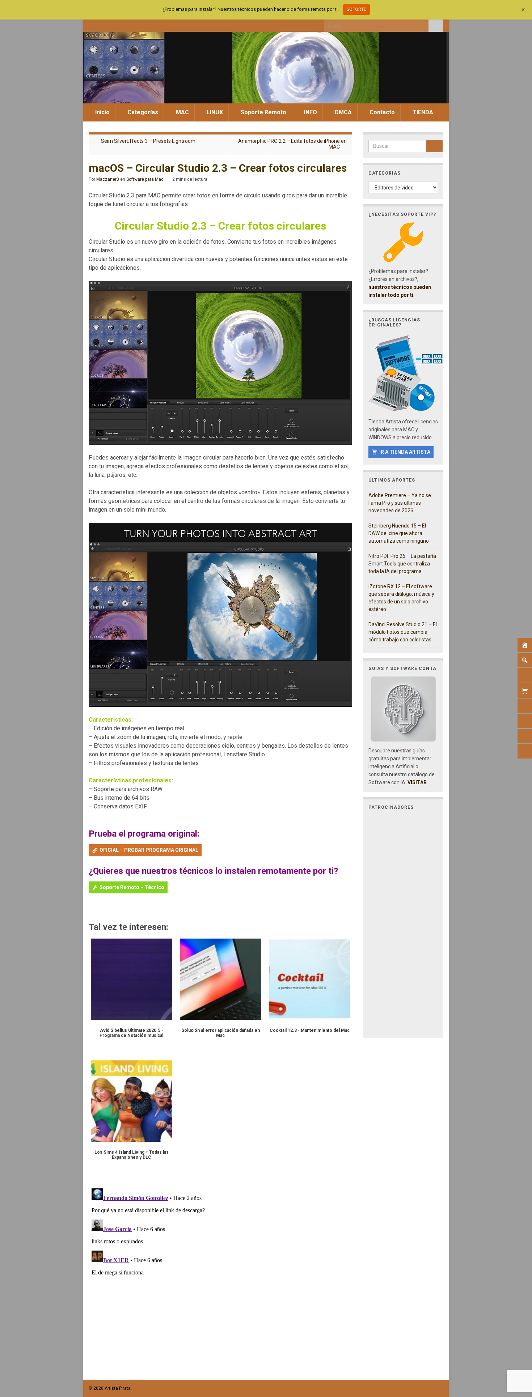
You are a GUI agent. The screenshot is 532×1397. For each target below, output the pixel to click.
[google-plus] (139, 24)
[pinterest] (151, 24)
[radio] (92, 908)
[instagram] (116, 24)
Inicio (102, 112)
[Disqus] (220, 1275)
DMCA (342, 112)
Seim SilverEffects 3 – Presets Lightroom (148, 141)
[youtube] (127, 24)
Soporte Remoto (262, 112)
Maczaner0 (107, 179)
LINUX (214, 112)
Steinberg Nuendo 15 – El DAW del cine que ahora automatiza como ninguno (398, 533)
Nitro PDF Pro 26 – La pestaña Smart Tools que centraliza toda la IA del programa (402, 563)
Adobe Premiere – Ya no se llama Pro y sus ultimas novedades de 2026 (399, 502)
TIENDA (422, 112)
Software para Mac (145, 179)
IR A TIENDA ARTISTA (404, 452)
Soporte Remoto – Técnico (132, 887)
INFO (310, 112)
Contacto (381, 112)
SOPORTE (356, 9)
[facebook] (92, 24)
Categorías (142, 112)
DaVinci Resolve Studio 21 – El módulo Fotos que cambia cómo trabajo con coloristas (402, 631)
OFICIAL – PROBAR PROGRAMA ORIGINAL (149, 850)
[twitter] (104, 24)
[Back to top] (516, 1354)
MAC (181, 112)
